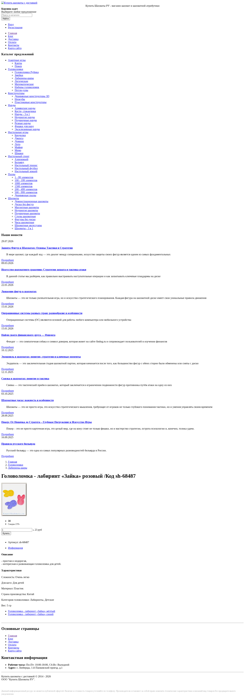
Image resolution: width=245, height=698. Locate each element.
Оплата (12, 42)
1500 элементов (23, 186)
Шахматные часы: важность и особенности (27, 400)
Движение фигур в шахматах (18, 291)
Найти (6, 18)
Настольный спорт (18, 156)
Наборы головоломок (27, 87)
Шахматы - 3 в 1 (24, 228)
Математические (24, 84)
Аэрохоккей (21, 159)
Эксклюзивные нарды (27, 129)
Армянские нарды (25, 108)
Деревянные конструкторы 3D (32, 96)
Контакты (13, 45)
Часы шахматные (24, 222)
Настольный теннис (26, 165)
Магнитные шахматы (27, 207)
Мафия (18, 147)
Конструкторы (16, 93)
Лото (17, 144)
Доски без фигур (24, 204)
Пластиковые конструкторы (30, 102)
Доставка (13, 39)
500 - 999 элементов (26, 192)
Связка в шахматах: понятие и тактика (25, 378)
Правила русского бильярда (18, 443)
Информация (15, 547)
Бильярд (19, 162)
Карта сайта (15, 48)
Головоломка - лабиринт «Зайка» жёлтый (31, 611)
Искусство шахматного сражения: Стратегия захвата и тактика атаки (43, 269)
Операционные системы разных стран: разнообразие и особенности (41, 313)
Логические (21, 81)
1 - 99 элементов (24, 177)
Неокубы (20, 99)
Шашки (19, 153)
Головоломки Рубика (27, 72)
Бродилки (20, 135)
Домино (19, 141)
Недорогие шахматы (26, 210)
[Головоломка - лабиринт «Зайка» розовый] (14, 515)
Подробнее (7, 260)
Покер (18, 66)
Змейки (19, 75)
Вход (11, 24)
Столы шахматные (25, 216)
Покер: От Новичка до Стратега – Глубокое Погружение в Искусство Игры (46, 422)
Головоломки (15, 69)
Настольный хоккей (26, 171)
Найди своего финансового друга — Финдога (28, 335)
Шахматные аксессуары (28, 225)
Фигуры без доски (25, 219)
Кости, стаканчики (25, 111)
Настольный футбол (26, 168)
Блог (10, 36)
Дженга (19, 138)
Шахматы (13, 198)
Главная (12, 33)
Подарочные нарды (26, 120)
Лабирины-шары (24, 78)
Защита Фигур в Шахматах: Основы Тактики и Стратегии (37, 247)
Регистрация (15, 27)
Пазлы (11, 174)
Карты (18, 63)
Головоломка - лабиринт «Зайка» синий (31, 614)
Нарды (12, 105)
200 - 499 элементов (26, 189)
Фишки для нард (24, 126)
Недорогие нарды (25, 117)
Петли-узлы (21, 90)
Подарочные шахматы (27, 213)
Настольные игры (18, 132)
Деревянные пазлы (25, 195)
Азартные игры (17, 60)
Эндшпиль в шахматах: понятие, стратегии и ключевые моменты (41, 356)
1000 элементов (23, 183)
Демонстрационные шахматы (31, 201)
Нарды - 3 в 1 (22, 114)
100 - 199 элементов (26, 180)
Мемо (18, 150)
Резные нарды (23, 123)
